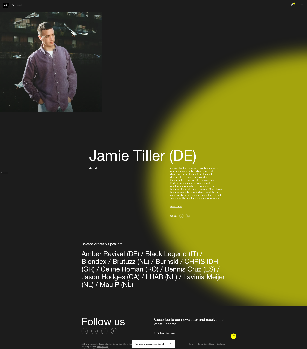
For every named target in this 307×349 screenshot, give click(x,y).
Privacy (192, 344)
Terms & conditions (206, 344)
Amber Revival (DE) (111, 254)
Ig (181, 216)
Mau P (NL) (115, 284)
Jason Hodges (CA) (112, 277)
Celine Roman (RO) (129, 269)
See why (161, 344)
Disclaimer (4, 173)
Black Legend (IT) (171, 254)
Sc (188, 216)
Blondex (95, 261)
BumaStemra (102, 347)
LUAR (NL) (161, 277)
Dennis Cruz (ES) (190, 269)
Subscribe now (166, 333)
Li (114, 331)
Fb (84, 331)
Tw (94, 331)
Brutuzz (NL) (131, 261)
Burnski (167, 261)
